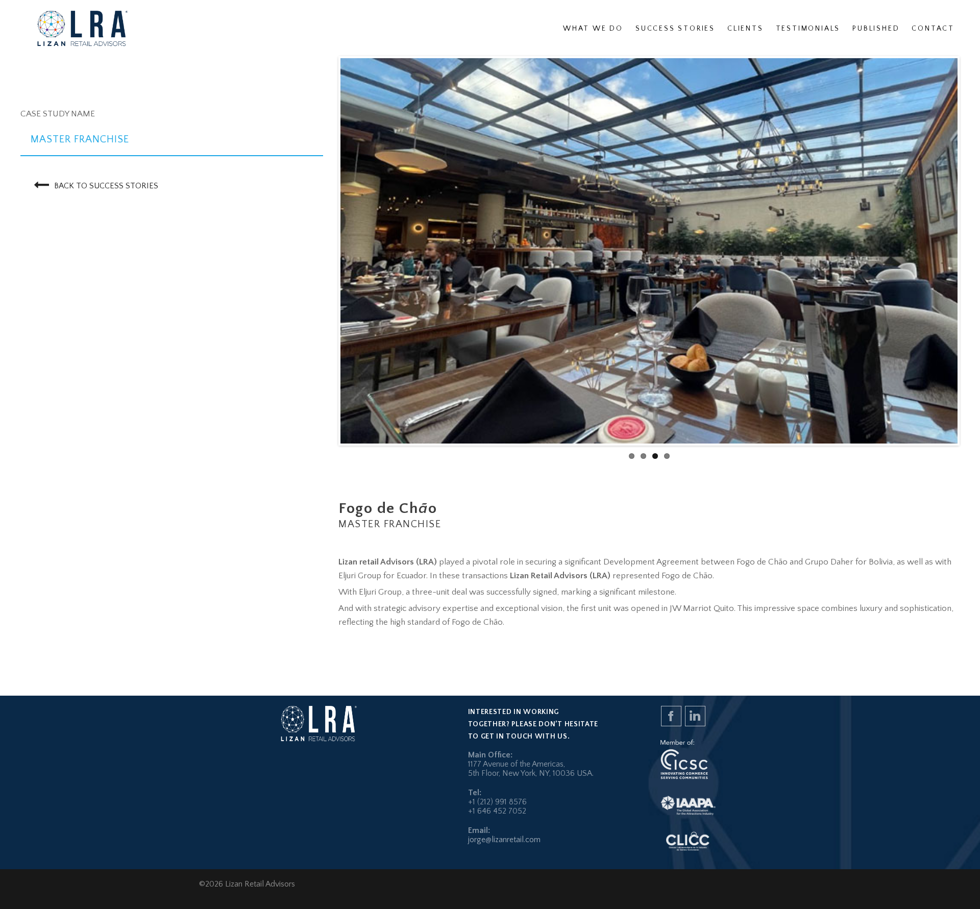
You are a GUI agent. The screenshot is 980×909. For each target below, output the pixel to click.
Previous (323, 251)
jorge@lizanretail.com (504, 839)
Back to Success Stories (106, 185)
